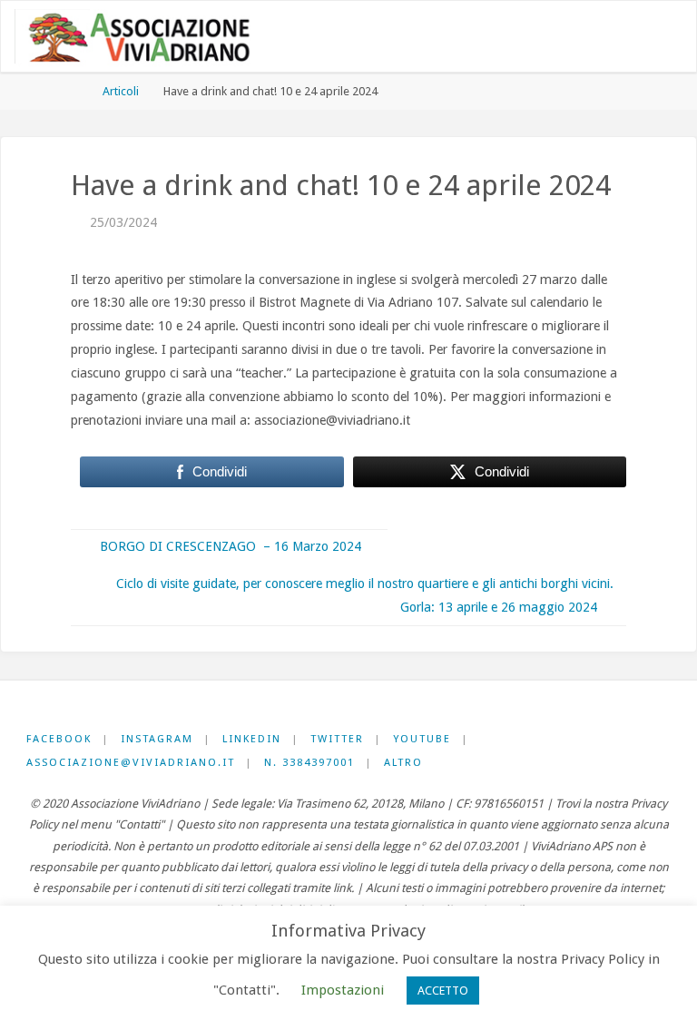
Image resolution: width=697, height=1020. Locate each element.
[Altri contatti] (643, 37)
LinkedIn (251, 738)
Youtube (422, 738)
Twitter (337, 738)
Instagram (157, 738)
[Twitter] (589, 37)
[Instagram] (537, 37)
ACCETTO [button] (442, 990)
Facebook (59, 738)
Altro (403, 762)
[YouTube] (617, 37)
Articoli (121, 91)
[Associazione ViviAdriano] (148, 37)
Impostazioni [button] (342, 990)
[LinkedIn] (563, 37)
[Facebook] (510, 37)
